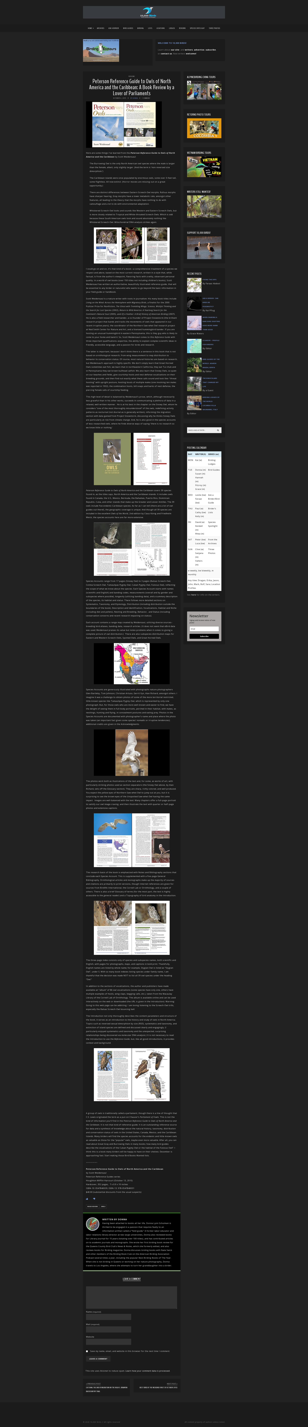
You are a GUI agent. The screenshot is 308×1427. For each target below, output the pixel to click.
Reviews (182, 28)
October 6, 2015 (119, 98)
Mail (93, 1324)
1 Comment (146, 98)
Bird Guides (128, 28)
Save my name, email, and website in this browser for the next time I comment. (130, 1351)
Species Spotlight (197, 28)
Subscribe (204, 636)
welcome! (191, 53)
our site (175, 49)
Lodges (172, 28)
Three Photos (214, 28)
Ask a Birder (114, 28)
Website (90, 1337)
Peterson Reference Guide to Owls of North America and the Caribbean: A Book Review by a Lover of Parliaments (131, 87)
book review (92, 1206)
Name (93, 1311)
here (193, 594)
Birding (140, 28)
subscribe (211, 49)
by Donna (134, 98)
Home (90, 28)
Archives (100, 28)
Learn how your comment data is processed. (147, 1371)
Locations (161, 28)
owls (103, 1206)
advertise (199, 49)
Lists (150, 28)
